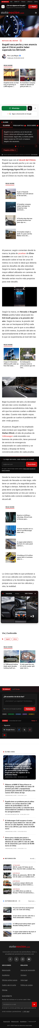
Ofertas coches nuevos (9, 980)
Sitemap (4, 990)
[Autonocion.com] (12, 12)
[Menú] (36, 13)
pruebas (22, 253)
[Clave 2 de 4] (18, 146)
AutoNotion (6, 975)
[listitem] (8, 609)
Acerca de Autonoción (28, 970)
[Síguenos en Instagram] (30, 729)
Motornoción (6, 970)
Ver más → (33, 858)
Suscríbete (31, 464)
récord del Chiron (27, 160)
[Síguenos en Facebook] (19, 729)
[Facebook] (10, 959)
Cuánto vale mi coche (9, 985)
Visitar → (34, 720)
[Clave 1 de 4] (15, 146)
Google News (10, 729)
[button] (30, 593)
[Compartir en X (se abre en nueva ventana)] (29, 108)
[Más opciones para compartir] (35, 108)
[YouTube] (28, 959)
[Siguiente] (36, 146)
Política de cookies (27, 985)
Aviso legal (24, 980)
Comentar (29, 709)
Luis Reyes (15, 55)
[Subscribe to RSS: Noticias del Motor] (21, 40)
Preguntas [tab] (19, 125)
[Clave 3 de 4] (20, 146)
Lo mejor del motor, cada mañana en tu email (18, 459)
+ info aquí (25, 1011)
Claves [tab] (6, 125)
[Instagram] (22, 959)
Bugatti (8, 639)
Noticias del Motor (10, 41)
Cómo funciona (34, 154)
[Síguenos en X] (24, 729)
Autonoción (6, 1021)
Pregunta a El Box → (10, 150)
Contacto (24, 975)
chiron (15, 639)
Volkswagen (7, 436)
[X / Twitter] (16, 959)
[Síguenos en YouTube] (4, 735)
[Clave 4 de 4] (23, 146)
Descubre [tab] (32, 125)
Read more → (32, 901)
